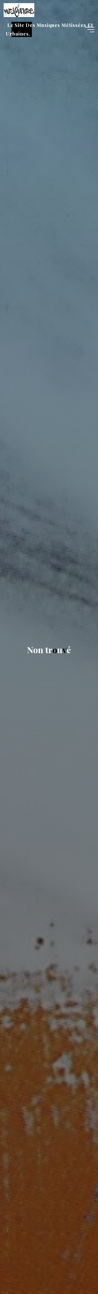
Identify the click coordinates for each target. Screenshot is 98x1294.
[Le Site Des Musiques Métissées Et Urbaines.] (19, 9)
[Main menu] (89, 29)
